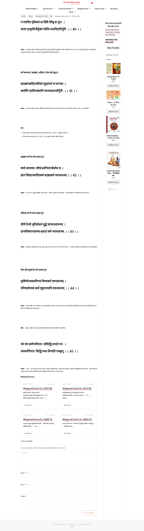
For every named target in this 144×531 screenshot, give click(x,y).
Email (25, 484)
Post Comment (89, 513)
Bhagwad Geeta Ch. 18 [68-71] (37, 419)
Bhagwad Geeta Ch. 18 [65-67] (77, 419)
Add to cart (113, 86)
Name (24, 473)
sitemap (72, 526)
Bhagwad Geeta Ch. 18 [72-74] (76, 388)
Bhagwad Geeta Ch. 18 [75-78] (37, 388)
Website (23, 496)
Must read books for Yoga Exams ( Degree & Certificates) (112, 32)
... (46, 398)
